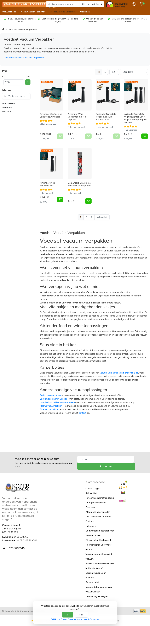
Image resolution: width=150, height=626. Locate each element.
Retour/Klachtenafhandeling (100, 498)
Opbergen (85, 11)
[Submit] (27, 82)
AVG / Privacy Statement (98, 516)
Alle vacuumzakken (49, 409)
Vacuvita (6, 111)
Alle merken (8, 103)
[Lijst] (105, 72)
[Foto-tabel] (98, 72)
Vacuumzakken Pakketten (33, 11)
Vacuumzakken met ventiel (53, 398)
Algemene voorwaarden (98, 512)
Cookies (90, 521)
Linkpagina (91, 526)
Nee (81, 614)
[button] (133, 4)
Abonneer (106, 466)
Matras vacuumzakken (51, 406)
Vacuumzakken (9, 11)
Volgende (101, 217)
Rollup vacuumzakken (51, 395)
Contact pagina (93, 488)
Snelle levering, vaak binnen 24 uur (22, 20)
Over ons (90, 507)
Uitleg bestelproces (96, 502)
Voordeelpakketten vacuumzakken (57, 402)
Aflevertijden (92, 493)
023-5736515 (10, 532)
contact (82, 413)
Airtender (7, 107)
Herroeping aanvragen (97, 596)
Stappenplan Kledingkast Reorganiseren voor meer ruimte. (98, 545)
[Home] (3, 29)
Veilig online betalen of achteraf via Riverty (129, 20)
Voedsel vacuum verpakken (63, 11)
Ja (67, 614)
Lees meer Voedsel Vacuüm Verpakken (24, 57)
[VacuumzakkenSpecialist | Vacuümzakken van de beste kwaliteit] (24, 4)
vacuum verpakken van (119, 372)
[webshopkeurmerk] (133, 501)
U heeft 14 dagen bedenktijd (94, 20)
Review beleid (93, 582)
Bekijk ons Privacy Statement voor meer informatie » (75, 619)
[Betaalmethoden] (136, 611)
